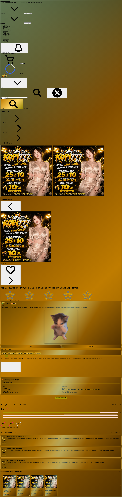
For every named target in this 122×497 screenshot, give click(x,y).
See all (120, 471)
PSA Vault (5, 41)
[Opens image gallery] (1, 264)
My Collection (6, 39)
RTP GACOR (37, 353)
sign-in (5, 53)
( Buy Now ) (8, 349)
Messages (5, 40)
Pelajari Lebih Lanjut (116, 404)
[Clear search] (57, 93)
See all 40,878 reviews (116, 432)
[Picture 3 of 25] (78, 171)
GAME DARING (15, 2)
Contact (63, 308)
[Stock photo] (26, 171)
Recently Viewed (7, 26)
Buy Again (5, 31)
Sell (1, 3)
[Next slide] (120, 485)
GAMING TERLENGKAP (25, 2)
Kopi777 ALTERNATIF (28, 353)
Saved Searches (7, 34)
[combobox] (14, 97)
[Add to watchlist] (11, 270)
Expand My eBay (28, 23)
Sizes (4, 37)
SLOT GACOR (34, 2)
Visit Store (59, 308)
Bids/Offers (5, 27)
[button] (12, 104)
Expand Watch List (28, 13)
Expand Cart (22, 63)
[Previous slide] (2, 485)
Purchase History (7, 29)
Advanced (26, 108)
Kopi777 (40, 2)
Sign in (5, 2)
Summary (5, 25)
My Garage (5, 36)
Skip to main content (5, 1)
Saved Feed (6, 33)
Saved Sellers (6, 35)
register (10, 2)
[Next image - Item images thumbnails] (11, 280)
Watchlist (5, 28)
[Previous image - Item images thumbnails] (11, 206)
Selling (4, 32)
